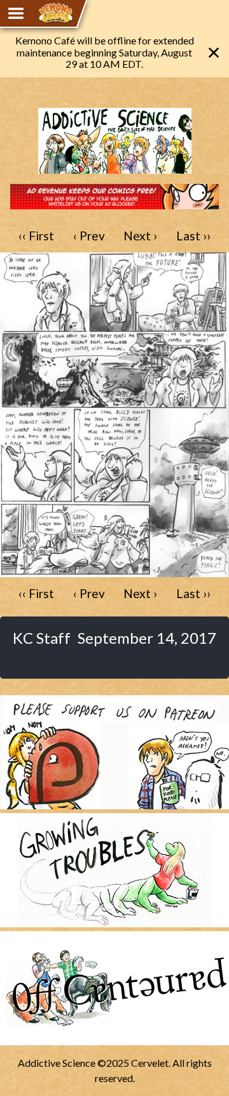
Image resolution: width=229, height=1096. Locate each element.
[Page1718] (114, 571)
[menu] (16, 13)
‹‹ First (36, 235)
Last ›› (193, 235)
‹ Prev (89, 235)
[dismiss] (214, 53)
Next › (140, 235)
